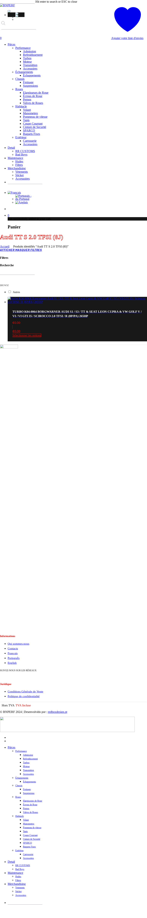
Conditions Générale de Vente (25, 691)
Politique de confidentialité (24, 696)
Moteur (26, 766)
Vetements (20, 887)
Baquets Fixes (29, 846)
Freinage (27, 789)
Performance (21, 751)
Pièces (11, 747)
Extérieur (19, 850)
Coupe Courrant (30, 835)
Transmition (28, 770)
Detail (11, 861)
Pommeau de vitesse (32, 827)
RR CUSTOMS (22, 865)
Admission (28, 755)
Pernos (26, 808)
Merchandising (17, 884)
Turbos (26, 762)
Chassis (18, 785)
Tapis (25, 831)
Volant (26, 820)
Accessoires (28, 774)
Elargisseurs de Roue (32, 800)
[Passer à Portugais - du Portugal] (19, 13)
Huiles (18, 876)
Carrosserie (28, 854)
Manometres (28, 823)
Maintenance (15, 872)
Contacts (13, 648)
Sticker (18, 891)
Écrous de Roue (30, 804)
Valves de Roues (30, 812)
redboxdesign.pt (57, 711)
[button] (10, 11)
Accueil (4, 246)
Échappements (21, 778)
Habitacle (19, 816)
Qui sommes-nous (18, 643)
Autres (16, 292)
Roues (18, 797)
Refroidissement (30, 758)
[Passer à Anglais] (19, 16)
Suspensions (28, 793)
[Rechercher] (4, 32)
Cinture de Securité (31, 839)
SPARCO (27, 843)
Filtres (18, 880)
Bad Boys (19, 869)
